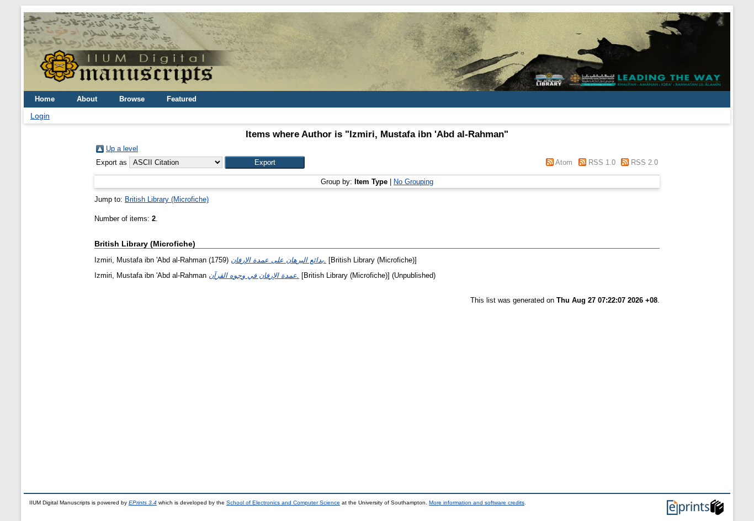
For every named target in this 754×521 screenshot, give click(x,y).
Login (40, 115)
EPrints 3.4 (143, 502)
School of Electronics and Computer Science (283, 502)
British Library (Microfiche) (167, 199)
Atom (563, 162)
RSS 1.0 (601, 162)
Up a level (122, 148)
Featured (182, 99)
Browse (132, 99)
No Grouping (413, 182)
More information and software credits (476, 502)
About (87, 99)
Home (45, 99)
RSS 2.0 (644, 162)
